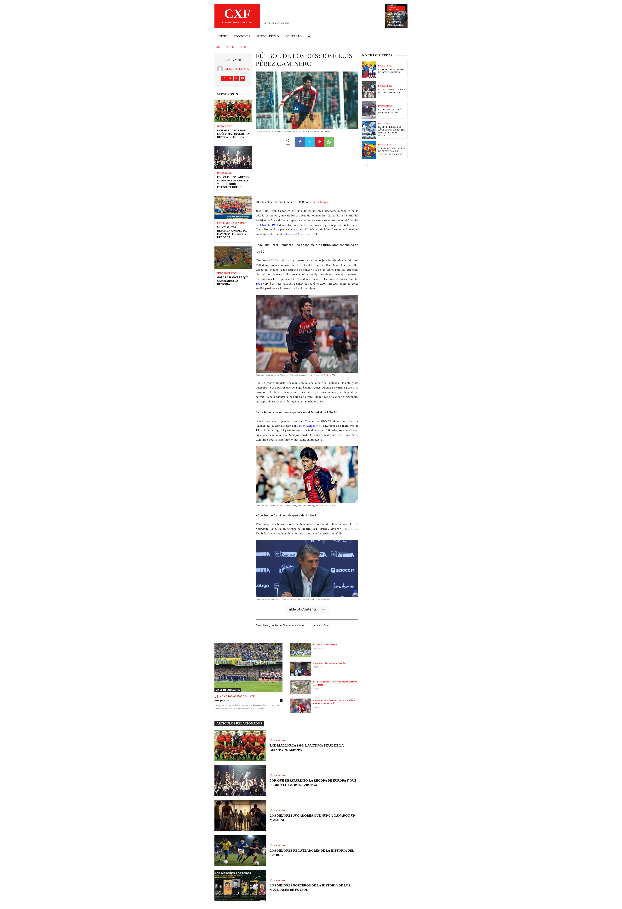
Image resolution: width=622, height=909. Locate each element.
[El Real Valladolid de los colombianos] (369, 69)
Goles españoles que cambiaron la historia (232, 281)
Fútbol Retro (236, 47)
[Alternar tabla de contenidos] (322, 609)
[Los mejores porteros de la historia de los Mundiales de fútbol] (240, 885)
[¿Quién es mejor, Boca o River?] (248, 667)
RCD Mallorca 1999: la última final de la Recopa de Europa (233, 134)
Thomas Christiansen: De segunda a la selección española (392, 151)
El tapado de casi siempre (325, 644)
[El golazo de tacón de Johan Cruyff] (369, 110)
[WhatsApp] (329, 142)
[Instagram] (230, 78)
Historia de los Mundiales (232, 223)
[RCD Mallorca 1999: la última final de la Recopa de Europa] (233, 111)
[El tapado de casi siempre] (300, 650)
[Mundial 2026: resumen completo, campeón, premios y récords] (233, 207)
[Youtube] (242, 78)
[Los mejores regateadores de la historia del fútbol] (240, 850)
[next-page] (369, 165)
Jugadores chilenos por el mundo (329, 663)
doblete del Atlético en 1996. (300, 234)
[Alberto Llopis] (221, 69)
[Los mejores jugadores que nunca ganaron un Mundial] (240, 815)
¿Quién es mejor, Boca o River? (235, 696)
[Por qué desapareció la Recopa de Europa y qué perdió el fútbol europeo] (233, 157)
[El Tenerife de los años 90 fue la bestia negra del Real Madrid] (369, 130)
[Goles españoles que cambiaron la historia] (233, 257)
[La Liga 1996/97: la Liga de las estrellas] (369, 89)
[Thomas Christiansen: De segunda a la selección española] (369, 150)
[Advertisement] (307, 175)
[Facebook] (224, 78)
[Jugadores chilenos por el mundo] (300, 669)
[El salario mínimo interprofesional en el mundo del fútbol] (300, 687)
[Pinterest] (319, 142)
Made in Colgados (393, 9)
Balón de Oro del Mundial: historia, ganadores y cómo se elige (395, 19)
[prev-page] (364, 165)
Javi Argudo (219, 700)
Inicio (218, 47)
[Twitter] (236, 78)
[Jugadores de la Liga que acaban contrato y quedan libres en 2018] (300, 706)
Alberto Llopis (237, 68)
